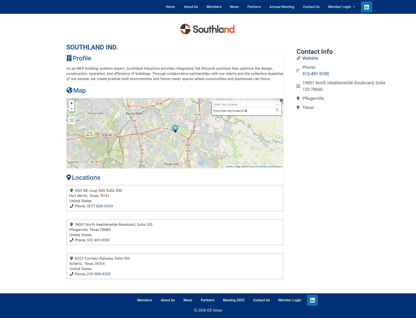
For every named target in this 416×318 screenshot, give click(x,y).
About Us (191, 7)
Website (310, 58)
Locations (86, 177)
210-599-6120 (98, 274)
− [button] (71, 108)
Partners (254, 7)
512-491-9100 (98, 240)
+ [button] (71, 103)
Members (213, 7)
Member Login (339, 7)
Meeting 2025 (233, 300)
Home (170, 7)
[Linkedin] (366, 7)
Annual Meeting (282, 7)
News (234, 7)
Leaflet (229, 166)
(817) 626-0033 (100, 206)
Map (79, 90)
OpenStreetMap (258, 166)
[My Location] (246, 111)
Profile (82, 58)
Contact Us (311, 7)
